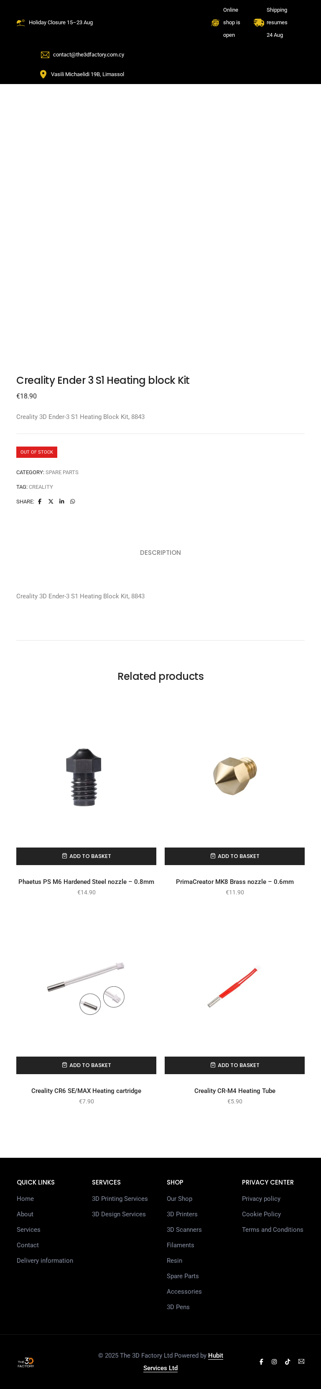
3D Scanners (184, 1229)
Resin (174, 1260)
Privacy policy (261, 1199)
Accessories (184, 1291)
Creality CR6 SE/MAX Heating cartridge (86, 1091)
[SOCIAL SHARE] (72, 501)
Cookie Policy (261, 1214)
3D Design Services (119, 1214)
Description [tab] (160, 552)
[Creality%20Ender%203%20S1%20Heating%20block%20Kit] (39, 501)
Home (25, 1199)
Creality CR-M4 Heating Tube (234, 1091)
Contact (28, 1245)
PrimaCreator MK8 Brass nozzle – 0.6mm (235, 882)
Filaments (180, 1245)
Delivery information (45, 1260)
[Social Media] (261, 1362)
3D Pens (178, 1307)
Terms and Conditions (272, 1229)
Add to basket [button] (90, 856)
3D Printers (182, 1214)
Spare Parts (62, 472)
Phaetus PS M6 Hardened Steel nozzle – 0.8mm (86, 882)
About (25, 1214)
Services (29, 1229)
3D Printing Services (120, 1199)
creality (41, 487)
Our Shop (179, 1199)
